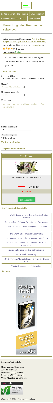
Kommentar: (6, 100)
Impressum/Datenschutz (11, 361)
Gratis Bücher (34, 18)
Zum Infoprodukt (26, 199)
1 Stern (41, 78)
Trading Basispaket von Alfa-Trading (26, 265)
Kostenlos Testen (8, 13)
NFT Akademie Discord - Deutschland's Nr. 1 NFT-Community (27, 244)
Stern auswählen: (8, 76)
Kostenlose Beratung (9, 18)
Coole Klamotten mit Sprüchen (13, 377)
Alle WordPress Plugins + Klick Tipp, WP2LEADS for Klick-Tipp (24, 40)
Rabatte (23, 18)
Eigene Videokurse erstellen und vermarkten (26, 249)
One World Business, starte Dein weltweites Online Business (27, 216)
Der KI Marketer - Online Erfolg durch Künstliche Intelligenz (26, 228)
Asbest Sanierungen (9, 369)
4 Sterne (15, 78)
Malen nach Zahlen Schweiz (12, 375)
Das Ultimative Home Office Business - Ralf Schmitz (26, 238)
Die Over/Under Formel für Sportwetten (26, 233)
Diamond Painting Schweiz (12, 372)
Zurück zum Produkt (11, 142)
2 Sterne (33, 78)
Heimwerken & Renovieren (12, 367)
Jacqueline (36, 44)
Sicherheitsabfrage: (9, 126)
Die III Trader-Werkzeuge (26, 254)
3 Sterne (24, 78)
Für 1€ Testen (22, 13)
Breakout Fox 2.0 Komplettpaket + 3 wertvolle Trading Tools (27, 260)
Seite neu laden (10, 71)
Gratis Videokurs (37, 13)
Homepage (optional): (10, 92)
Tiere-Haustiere (26, 156)
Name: (4, 84)
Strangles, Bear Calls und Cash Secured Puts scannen (26, 222)
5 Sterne (6, 78)
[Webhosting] (12, 393)
